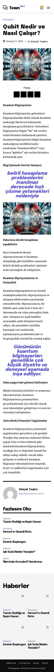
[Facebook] (17, 94)
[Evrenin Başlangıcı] (14, 631)
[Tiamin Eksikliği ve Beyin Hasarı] (14, 599)
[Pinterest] (30, 94)
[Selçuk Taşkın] (10, 494)
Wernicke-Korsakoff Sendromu (22, 562)
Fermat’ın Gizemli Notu (17, 531)
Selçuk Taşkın (39, 41)
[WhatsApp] (37, 94)
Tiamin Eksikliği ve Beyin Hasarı (22, 522)
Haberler (7, 518)
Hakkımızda (11, 663)
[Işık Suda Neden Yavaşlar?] (39, 631)
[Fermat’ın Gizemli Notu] (39, 599)
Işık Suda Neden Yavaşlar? (19, 552)
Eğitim (6, 558)
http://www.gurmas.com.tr (31, 493)
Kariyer (36, 663)
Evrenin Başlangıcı (14, 542)
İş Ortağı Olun (24, 663)
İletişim (45, 663)
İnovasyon (8, 20)
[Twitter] (24, 94)
